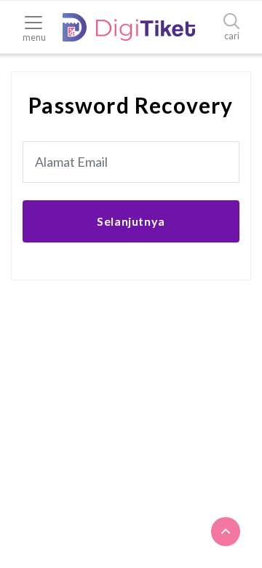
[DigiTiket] (129, 27)
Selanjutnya (131, 221)
